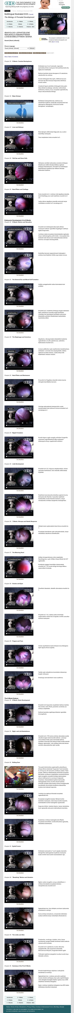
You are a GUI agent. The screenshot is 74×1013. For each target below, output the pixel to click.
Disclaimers (22, 1007)
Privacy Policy (31, 1007)
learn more (55, 41)
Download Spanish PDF (25, 53)
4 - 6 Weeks (30, 21)
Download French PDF (39, 53)
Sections (7, 11)
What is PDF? (50, 53)
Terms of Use (14, 1007)
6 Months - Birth (30, 26)
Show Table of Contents (11, 56)
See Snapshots (20, 88)
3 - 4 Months (10, 26)
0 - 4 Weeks (20, 21)
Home (14, 11)
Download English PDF (11, 53)
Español (61, 2)
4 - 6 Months (20, 26)
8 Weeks (20, 24)
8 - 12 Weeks (30, 24)
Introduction (10, 21)
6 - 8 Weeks (9, 24)
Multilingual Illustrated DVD (24, 11)
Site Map (56, 1007)
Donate (62, 1007)
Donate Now (65, 7)
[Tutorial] (31, 14)
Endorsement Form (47, 1007)
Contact (38, 1007)
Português (62, 4)
